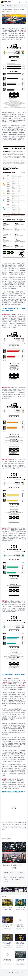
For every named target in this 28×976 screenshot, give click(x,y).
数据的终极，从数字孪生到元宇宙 (7, 925)
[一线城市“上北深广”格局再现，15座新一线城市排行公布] (20, 923)
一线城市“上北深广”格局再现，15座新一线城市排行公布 (20, 926)
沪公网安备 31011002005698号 (20, 973)
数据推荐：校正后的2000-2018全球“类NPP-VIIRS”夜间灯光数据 (20, 944)
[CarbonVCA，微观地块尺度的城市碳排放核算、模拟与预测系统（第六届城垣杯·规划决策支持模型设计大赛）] (7, 905)
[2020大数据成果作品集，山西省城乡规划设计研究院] (7, 957)
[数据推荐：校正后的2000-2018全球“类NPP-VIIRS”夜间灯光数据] (20, 940)
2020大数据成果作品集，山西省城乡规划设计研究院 (7, 961)
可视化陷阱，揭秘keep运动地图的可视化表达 (7, 943)
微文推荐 (9, 5)
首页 (4, 5)
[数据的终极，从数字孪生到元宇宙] (7, 923)
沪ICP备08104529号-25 (6, 973)
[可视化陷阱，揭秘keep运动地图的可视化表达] (7, 940)
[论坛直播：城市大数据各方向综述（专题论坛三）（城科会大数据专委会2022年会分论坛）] (20, 905)
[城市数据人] (6, 2)
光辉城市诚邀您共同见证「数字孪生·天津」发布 (20, 961)
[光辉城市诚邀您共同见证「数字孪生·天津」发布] (20, 957)
